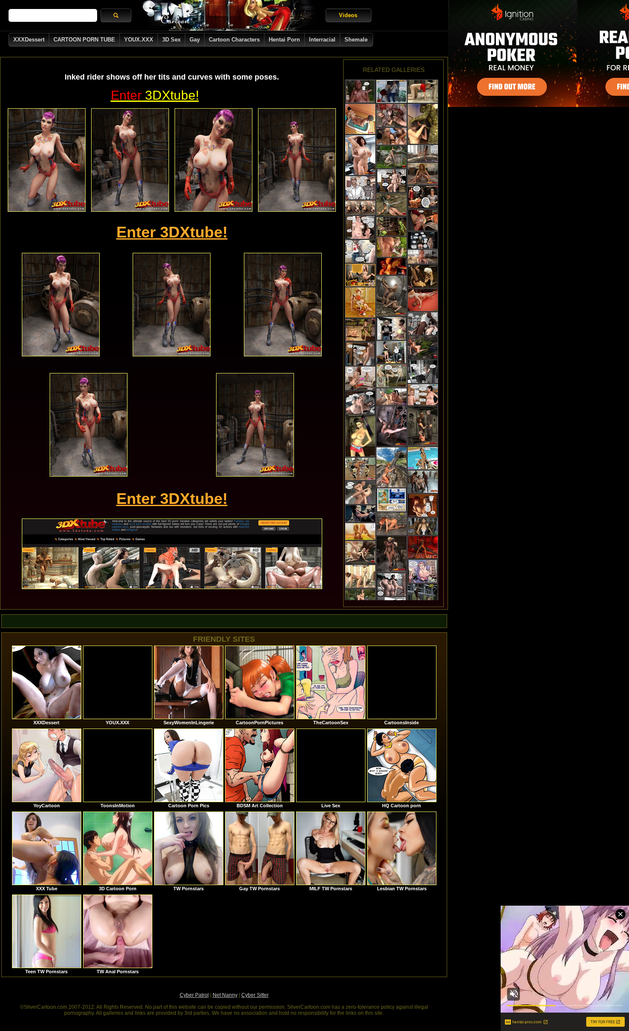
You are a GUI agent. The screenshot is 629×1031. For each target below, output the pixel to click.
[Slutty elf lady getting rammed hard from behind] (391, 247)
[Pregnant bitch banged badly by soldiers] (360, 354)
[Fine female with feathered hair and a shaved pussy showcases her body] (422, 174)
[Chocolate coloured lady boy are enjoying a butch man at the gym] (422, 481)
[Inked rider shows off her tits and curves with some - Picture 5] (61, 304)
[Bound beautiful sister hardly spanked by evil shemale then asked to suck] (391, 376)
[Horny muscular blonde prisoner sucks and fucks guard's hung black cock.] (391, 426)
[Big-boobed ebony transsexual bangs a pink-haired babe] (360, 597)
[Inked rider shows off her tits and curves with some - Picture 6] (172, 304)
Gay (195, 39)
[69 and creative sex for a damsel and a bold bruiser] (391, 467)
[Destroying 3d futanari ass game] (422, 153)
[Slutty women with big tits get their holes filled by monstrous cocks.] (422, 299)
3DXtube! (155, 95)
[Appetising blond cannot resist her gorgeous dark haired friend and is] (422, 220)
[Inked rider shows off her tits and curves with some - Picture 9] (255, 425)
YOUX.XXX (138, 39)
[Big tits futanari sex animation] (391, 136)
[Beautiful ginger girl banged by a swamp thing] (422, 347)
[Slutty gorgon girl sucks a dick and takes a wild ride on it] (391, 204)
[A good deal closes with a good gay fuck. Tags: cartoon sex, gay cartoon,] (360, 378)
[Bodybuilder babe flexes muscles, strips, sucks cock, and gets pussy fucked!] (391, 352)
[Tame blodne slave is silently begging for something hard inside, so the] (422, 197)
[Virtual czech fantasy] (360, 207)
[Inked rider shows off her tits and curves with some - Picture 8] (89, 425)
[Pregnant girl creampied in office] (391, 181)
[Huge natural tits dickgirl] (360, 513)
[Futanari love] (391, 266)
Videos (348, 15)
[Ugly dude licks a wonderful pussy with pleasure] (391, 157)
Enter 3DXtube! (172, 232)
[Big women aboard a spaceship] (422, 240)
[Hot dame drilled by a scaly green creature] (422, 124)
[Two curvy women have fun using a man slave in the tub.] (360, 119)
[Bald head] (391, 115)
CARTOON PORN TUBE (84, 39)
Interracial (322, 39)
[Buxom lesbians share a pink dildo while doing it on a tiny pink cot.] (360, 155)
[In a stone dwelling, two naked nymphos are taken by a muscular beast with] (391, 296)
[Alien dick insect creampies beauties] (391, 500)
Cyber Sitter (255, 995)
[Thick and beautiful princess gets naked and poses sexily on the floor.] (391, 523)
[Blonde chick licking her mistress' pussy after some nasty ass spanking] (360, 330)
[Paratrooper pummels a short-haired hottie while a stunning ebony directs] (422, 426)
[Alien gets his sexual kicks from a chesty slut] (422, 91)
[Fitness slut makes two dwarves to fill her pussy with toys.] (360, 468)
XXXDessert (29, 39)
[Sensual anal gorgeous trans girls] (422, 256)
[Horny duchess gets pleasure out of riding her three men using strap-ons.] (360, 302)
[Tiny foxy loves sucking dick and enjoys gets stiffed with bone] (360, 576)
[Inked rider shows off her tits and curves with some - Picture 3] (213, 160)
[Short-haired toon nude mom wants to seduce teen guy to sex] (422, 395)
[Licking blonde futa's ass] (391, 397)
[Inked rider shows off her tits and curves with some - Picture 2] (130, 160)
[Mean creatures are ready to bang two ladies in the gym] (360, 552)
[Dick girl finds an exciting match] (360, 91)
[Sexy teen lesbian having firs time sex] (422, 505)
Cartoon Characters (234, 39)
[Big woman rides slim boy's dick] (360, 402)
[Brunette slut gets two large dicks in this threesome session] (422, 526)
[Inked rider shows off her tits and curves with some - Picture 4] (297, 160)
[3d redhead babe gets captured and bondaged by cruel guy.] (360, 275)
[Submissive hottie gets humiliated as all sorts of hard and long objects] (422, 276)
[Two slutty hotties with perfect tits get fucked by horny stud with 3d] (391, 91)
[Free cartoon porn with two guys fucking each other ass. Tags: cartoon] (360, 188)
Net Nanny (225, 995)
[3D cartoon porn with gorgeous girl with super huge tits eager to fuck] (360, 436)
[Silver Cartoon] (228, 15)
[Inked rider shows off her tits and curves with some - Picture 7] (283, 304)
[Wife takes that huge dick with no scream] (422, 323)
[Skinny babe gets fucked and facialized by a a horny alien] (422, 547)
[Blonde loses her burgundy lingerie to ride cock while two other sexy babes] (391, 554)
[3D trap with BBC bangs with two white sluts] (422, 458)
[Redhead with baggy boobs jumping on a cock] (360, 227)
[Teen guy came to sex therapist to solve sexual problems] (360, 251)
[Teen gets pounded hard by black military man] (360, 492)
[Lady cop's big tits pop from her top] (422, 571)
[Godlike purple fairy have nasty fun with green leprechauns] (391, 226)
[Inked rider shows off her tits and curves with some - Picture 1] (47, 160)
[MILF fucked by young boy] (391, 328)
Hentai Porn (284, 39)
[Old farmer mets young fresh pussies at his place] (422, 371)
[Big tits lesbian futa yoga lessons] (360, 531)
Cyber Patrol (194, 995)
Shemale (356, 39)
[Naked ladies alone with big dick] (391, 584)
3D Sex (171, 39)
